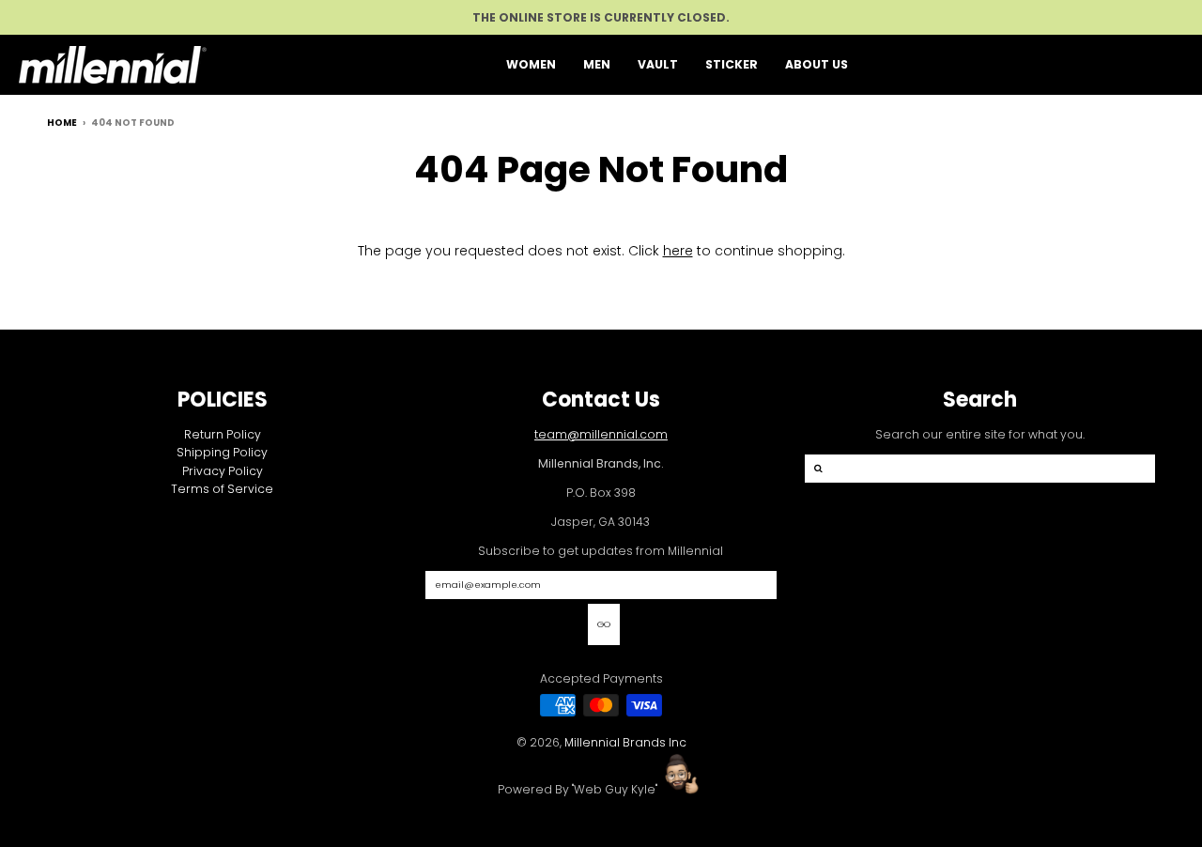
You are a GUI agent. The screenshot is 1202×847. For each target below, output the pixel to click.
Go (603, 624)
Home (62, 122)
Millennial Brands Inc (625, 742)
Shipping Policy (222, 452)
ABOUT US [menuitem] (816, 64)
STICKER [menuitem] (731, 64)
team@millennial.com (601, 434)
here (678, 250)
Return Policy (222, 434)
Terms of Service (222, 489)
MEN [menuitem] (596, 64)
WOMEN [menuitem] (531, 64)
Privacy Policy (222, 471)
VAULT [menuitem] (658, 64)
